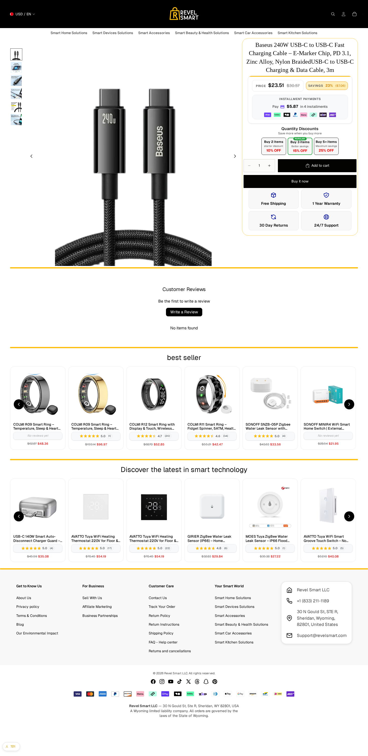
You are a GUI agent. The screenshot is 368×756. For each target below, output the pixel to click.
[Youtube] (171, 682)
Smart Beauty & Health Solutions (241, 624)
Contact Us (158, 598)
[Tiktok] (179, 682)
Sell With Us (92, 598)
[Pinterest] (215, 682)
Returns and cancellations (170, 651)
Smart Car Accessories (233, 633)
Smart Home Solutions (233, 598)
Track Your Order (162, 606)
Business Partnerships (100, 615)
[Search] (332, 14)
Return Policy (159, 615)
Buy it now (299, 181)
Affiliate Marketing (97, 606)
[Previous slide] (30, 156)
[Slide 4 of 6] (16, 93)
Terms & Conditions (31, 615)
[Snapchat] (206, 682)
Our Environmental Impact (37, 633)
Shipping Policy (161, 633)
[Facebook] (153, 682)
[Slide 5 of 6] (16, 106)
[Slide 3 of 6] (16, 80)
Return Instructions (164, 624)
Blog (20, 624)
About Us (23, 598)
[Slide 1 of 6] (16, 54)
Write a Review (184, 312)
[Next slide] (236, 156)
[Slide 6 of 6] (16, 119)
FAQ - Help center (163, 642)
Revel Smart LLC (176, 673)
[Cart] (354, 14)
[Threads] (197, 682)
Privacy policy (27, 606)
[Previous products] (19, 404)
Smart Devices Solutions (234, 606)
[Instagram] (162, 682)
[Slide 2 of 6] (16, 67)
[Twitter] (189, 682)
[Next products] (349, 404)
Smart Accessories (230, 615)
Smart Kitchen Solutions (234, 642)
